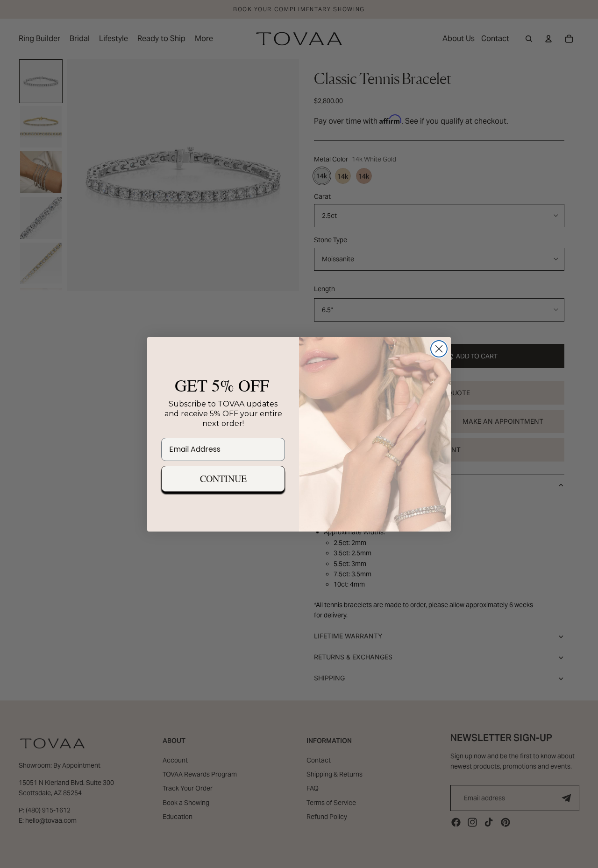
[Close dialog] (439, 349)
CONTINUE (223, 478)
